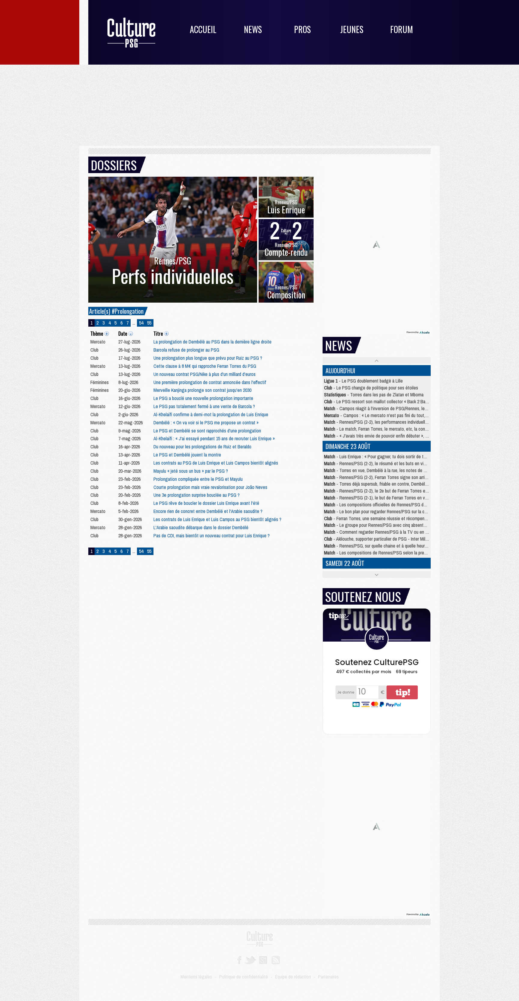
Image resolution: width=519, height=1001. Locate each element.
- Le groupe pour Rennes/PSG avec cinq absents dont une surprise (391, 525)
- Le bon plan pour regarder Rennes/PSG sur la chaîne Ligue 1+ (387, 511)
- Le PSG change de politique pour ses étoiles (371, 387)
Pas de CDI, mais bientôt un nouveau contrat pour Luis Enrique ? (211, 535)
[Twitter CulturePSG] (250, 959)
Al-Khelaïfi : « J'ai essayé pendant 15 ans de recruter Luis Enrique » (214, 438)
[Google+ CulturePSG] (263, 959)
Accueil (203, 29)
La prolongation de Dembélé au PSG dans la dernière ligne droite (212, 341)
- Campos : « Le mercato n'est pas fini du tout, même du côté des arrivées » (401, 415)
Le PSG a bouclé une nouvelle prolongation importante (203, 398)
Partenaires (328, 976)
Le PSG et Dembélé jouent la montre (187, 454)
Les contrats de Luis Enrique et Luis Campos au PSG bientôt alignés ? (217, 519)
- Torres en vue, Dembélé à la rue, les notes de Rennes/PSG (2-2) (390, 470)
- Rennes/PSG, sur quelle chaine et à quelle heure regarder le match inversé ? (401, 545)
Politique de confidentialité (243, 976)
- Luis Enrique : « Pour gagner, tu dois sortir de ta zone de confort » (391, 456)
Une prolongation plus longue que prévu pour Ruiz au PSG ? (207, 358)
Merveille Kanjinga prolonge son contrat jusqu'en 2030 (202, 390)
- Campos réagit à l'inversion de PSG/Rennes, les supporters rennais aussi (398, 408)
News (253, 29)
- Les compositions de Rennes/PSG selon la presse (377, 552)
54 (141, 322)
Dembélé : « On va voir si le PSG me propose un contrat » (206, 422)
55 (149, 322)
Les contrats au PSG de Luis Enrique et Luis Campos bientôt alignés (215, 462)
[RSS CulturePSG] (276, 959)
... (133, 322)
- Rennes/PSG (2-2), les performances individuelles (376, 422)
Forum (401, 29)
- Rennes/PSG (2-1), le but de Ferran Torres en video (378, 497)
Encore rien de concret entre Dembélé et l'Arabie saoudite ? (208, 511)
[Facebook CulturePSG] (239, 959)
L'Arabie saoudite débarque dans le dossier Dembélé (200, 527)
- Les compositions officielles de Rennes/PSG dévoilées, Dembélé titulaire (398, 504)
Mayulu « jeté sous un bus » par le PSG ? (190, 471)
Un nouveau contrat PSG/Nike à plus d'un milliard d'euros (204, 374)
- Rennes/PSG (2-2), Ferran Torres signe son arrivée (378, 477)
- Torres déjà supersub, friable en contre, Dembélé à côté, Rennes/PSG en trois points (408, 484)
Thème (96, 333)
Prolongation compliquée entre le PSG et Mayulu (198, 479)
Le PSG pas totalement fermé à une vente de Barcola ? (204, 406)
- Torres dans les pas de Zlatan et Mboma (373, 394)
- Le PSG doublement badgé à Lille (363, 380)
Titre (158, 333)
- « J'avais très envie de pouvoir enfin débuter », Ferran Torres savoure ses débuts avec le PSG (417, 435)
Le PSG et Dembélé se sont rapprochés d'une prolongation (207, 430)
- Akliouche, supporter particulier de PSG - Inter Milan (376, 539)
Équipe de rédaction (293, 976)
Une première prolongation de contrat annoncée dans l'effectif (209, 382)
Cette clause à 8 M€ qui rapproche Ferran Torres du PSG (204, 366)
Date (122, 333)
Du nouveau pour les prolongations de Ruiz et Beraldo (202, 446)
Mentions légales (196, 976)
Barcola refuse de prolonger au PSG (186, 349)
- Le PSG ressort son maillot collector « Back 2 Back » (378, 401)
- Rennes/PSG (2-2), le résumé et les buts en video (377, 463)
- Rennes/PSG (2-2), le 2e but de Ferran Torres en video (381, 490)
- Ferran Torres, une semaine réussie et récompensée (377, 518)
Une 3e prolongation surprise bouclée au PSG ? (196, 495)
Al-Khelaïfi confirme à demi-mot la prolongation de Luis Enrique (210, 414)
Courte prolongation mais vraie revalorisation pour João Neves (210, 487)
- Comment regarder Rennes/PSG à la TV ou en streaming (384, 532)
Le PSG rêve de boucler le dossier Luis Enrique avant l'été (206, 503)
